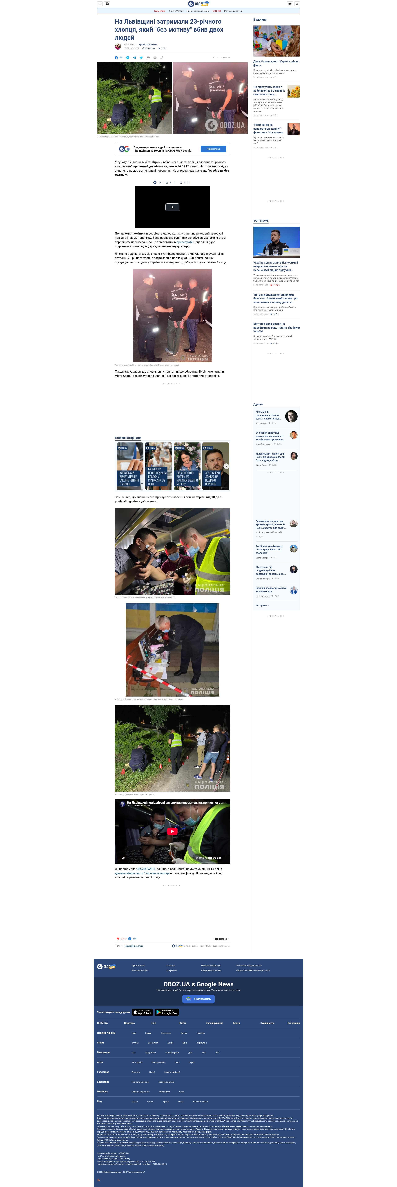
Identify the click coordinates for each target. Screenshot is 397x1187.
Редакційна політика (134, 946)
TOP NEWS (261, 221)
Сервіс (192, 1062)
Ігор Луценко (261, 423)
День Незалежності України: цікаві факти (276, 63)
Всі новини (294, 1023)
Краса (166, 1101)
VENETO (217, 11)
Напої (152, 1072)
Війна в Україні (176, 11)
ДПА (190, 1052)
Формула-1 (202, 1043)
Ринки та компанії (140, 1082)
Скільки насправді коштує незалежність (271, 590)
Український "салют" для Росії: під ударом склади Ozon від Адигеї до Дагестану (270, 457)
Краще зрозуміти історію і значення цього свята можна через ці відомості (274, 71)
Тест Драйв (137, 1062)
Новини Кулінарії (172, 1072)
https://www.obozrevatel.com (199, 1115)
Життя (182, 1023)
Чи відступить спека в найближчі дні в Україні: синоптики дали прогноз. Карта (269, 90)
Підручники (150, 1052)
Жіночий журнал (200, 1101)
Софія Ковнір (130, 44)
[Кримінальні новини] (177, 946)
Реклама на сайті (140, 970)
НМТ (217, 1052)
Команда (171, 965)
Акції (177, 1062)
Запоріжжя (166, 1033)
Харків (148, 1033)
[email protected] (133, 1164)
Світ (154, 1023)
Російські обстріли (233, 11)
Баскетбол (153, 1043)
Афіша (135, 1101)
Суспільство (267, 1023)
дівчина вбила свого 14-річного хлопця (142, 873)
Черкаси (201, 1033)
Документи (172, 970)
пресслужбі (185, 242)
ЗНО (204, 1052)
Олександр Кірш (263, 579)
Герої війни (159, 11)
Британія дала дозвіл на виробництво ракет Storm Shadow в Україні (276, 327)
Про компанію (138, 965)
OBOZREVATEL (146, 869)
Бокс (185, 1043)
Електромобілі (158, 1062)
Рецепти (136, 1072)
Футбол (135, 1043)
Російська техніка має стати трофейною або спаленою (269, 549)
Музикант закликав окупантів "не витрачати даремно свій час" (268, 140)
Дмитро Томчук (263, 596)
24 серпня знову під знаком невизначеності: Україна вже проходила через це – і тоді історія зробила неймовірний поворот (270, 436)
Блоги (236, 1023)
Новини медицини (141, 1092)
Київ (134, 1033)
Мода (180, 1101)
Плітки (150, 1101)
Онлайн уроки (172, 1052)
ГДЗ (134, 1052)
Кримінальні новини (148, 44)
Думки (258, 404)
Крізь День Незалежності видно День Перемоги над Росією (268, 415)
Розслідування (214, 1023)
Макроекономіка (166, 1082)
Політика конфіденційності (249, 965)
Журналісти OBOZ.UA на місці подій (253, 970)
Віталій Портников (264, 444)
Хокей (170, 1043)
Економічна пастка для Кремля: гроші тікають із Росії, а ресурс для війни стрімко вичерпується (270, 525)
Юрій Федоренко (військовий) (269, 532)
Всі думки (261, 605)
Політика (129, 1023)
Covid (181, 1092)
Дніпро (184, 1033)
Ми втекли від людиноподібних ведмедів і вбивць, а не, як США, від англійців (270, 571)
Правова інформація (210, 965)
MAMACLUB (164, 1092)
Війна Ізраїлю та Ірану (198, 11)
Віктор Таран (261, 465)
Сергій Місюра (262, 558)
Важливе (260, 19)
